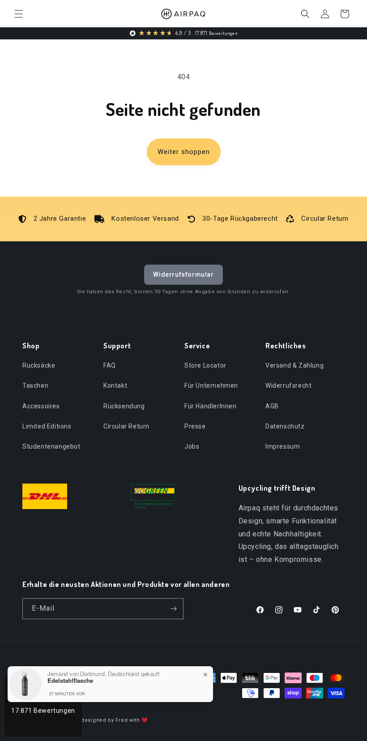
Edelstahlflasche (70, 680)
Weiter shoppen (184, 152)
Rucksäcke (38, 365)
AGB (272, 406)
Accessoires (41, 406)
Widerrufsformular (183, 274)
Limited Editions (47, 426)
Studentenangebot (51, 446)
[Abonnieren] (173, 608)
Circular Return (126, 426)
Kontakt (115, 385)
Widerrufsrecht (288, 385)
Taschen (35, 385)
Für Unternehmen (211, 385)
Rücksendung (124, 406)
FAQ (109, 365)
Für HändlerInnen (210, 406)
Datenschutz (285, 426)
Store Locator (205, 365)
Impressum (282, 446)
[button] (19, 14)
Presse (195, 426)
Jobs (191, 446)
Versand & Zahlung (294, 365)
